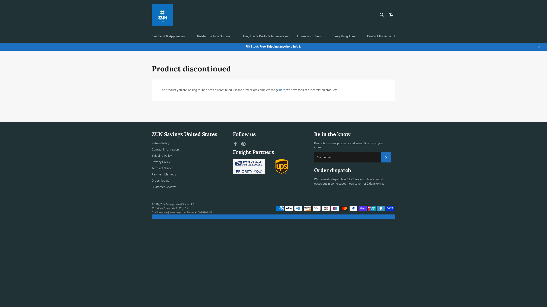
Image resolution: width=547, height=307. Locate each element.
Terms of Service (162, 168)
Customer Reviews (164, 187)
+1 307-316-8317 (203, 212)
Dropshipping (160, 180)
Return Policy (160, 143)
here (282, 90)
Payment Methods (164, 174)
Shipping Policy (162, 155)
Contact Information (165, 149)
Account (389, 36)
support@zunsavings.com (172, 212)
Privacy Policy (161, 162)
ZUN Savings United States (174, 204)
